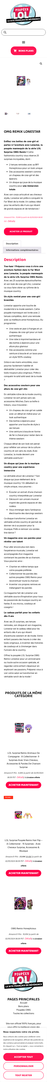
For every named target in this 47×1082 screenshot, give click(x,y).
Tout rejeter (23, 1075)
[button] (41, 63)
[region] (23, 1055)
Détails (11, 221)
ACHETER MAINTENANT (24, 785)
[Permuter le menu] (23, 42)
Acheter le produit (21, 231)
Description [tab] (12, 243)
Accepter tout (23, 1057)
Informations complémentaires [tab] (22, 250)
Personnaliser (23, 1066)
